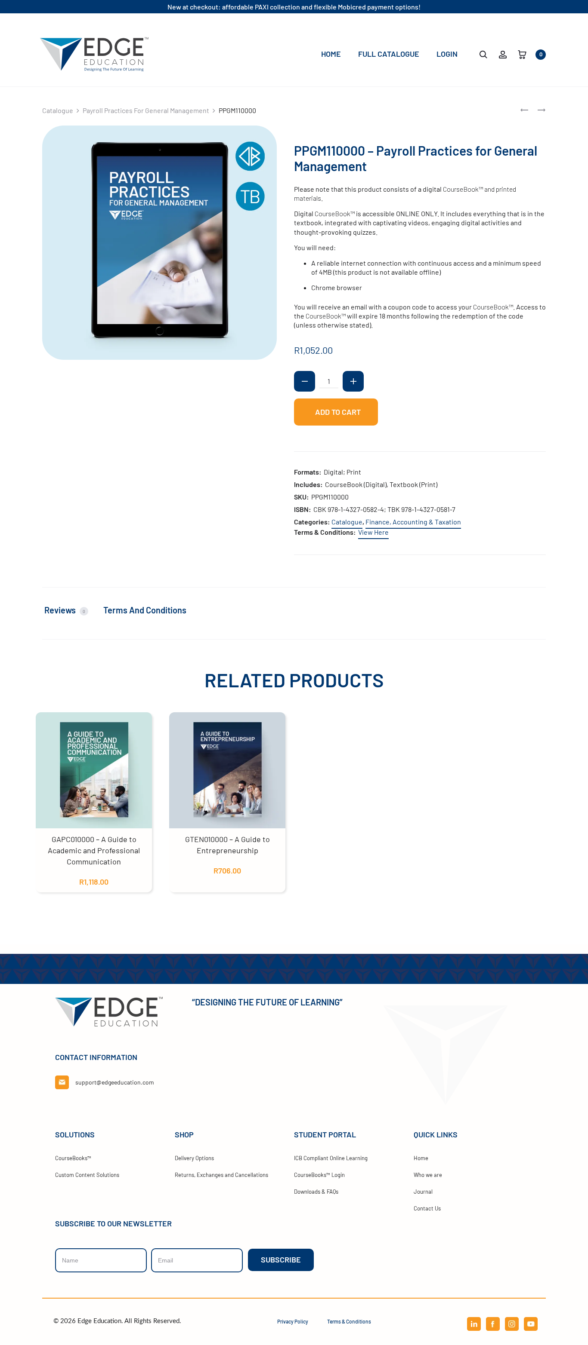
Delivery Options (194, 1158)
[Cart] (522, 53)
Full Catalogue (388, 53)
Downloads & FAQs (316, 1191)
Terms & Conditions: (325, 532)
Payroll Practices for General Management (146, 110)
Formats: (308, 472)
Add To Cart (337, 412)
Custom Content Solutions (87, 1174)
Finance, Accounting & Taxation (413, 522)
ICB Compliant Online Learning (331, 1158)
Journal (423, 1191)
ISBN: (302, 509)
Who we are (428, 1174)
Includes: (308, 484)
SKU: (301, 497)
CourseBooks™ (73, 1158)
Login (447, 53)
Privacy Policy (292, 1321)
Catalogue (57, 110)
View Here (373, 532)
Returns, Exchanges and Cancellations (221, 1174)
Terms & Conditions (349, 1321)
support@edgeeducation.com (114, 1082)
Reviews (64, 610)
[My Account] (502, 53)
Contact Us (427, 1208)
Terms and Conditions (144, 610)
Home (331, 53)
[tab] (71, 610)
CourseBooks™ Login (319, 1174)
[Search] (483, 53)
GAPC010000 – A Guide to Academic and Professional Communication (94, 850)
